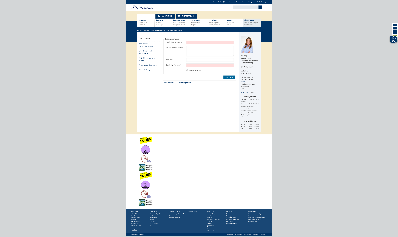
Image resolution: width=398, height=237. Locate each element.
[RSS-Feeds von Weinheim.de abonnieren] (395, 33)
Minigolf (209, 223)
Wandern (209, 216)
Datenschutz (238, 234)
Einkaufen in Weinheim (213, 219)
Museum (133, 219)
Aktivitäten (214, 22)
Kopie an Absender (194, 70)
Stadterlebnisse (154, 216)
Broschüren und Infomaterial (145, 52)
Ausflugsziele (134, 229)
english (266, 2)
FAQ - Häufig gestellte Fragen (147, 59)
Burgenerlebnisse (231, 223)
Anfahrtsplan (245, 92)
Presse (238, 2)
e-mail (243, 81)
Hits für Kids (134, 231)
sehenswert (143, 22)
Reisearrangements (174, 217)
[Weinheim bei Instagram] (395, 28)
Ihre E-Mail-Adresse (173, 65)
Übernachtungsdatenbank (176, 214)
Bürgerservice (188, 16)
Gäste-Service (251, 22)
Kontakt (259, 2)
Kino (208, 229)
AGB (151, 225)
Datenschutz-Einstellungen (251, 234)
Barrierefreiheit (218, 2)
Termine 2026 (154, 223)
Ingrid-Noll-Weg (135, 221)
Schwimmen (210, 221)
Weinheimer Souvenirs (148, 65)
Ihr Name (169, 60)
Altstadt (133, 216)
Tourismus (147, 16)
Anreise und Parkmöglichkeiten (146, 45)
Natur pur (152, 219)
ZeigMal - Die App (136, 225)
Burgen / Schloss (135, 217)
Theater (209, 227)
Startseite (140, 30)
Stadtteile (133, 227)
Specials (152, 221)
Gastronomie (195, 22)
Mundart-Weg (135, 223)
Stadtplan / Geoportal (248, 2)
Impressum (230, 234)
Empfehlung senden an (175, 42)
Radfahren (210, 217)
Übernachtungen (179, 22)
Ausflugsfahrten (231, 217)
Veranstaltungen (145, 69)
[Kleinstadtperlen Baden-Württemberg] (199, 149)
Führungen (159, 22)
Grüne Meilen (134, 214)
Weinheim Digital (155, 214)
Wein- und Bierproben (232, 219)
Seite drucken (169, 82)
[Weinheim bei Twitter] (395, 31)
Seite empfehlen (185, 82)
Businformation (230, 214)
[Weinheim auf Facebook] (395, 25)
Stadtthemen (167, 16)
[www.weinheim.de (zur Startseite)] (144, 9)
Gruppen (230, 22)
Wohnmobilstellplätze (175, 216)
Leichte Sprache (229, 2)
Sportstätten (210, 225)
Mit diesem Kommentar (174, 48)
